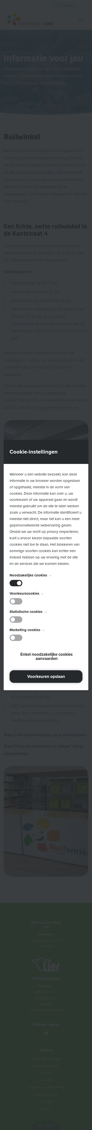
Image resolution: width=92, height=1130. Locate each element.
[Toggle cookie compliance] (16, 601)
